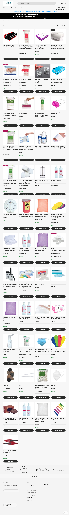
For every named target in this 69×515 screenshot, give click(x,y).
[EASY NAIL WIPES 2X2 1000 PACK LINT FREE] (42, 274)
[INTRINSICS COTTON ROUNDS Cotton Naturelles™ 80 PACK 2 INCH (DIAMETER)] (42, 103)
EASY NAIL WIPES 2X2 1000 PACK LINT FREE (42, 283)
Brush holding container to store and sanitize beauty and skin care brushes (10, 284)
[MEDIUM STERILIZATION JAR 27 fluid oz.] (42, 172)
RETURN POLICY (31, 495)
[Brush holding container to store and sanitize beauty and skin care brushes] (10, 274)
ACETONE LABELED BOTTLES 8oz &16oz (24, 249)
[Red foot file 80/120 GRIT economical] (10, 442)
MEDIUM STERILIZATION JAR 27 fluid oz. (41, 181)
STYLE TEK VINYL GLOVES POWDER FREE (26, 112)
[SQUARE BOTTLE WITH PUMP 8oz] (10, 341)
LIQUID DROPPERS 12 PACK (25, 384)
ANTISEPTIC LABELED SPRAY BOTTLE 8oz (25, 317)
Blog (16, 7)
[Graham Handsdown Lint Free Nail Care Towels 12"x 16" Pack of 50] (10, 71)
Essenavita (8, 510)
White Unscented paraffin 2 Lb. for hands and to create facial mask (42, 419)
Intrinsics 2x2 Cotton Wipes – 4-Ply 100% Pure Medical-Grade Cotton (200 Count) (10, 149)
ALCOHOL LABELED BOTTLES (56, 181)
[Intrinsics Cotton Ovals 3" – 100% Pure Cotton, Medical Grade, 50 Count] (10, 103)
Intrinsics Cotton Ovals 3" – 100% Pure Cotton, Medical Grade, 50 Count (10, 113)
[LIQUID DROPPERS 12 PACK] (26, 375)
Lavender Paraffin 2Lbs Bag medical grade (41, 249)
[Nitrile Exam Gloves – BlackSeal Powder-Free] (10, 36)
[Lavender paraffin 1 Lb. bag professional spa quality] (10, 308)
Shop (4, 7)
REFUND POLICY (31, 488)
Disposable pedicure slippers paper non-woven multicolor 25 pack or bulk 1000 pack (58, 217)
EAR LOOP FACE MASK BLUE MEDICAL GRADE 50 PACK (42, 351)
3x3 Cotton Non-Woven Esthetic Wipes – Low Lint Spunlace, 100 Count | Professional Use (26, 183)
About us (22, 7)
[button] (65, 3)
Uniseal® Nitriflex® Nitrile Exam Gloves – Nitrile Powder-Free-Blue (58, 81)
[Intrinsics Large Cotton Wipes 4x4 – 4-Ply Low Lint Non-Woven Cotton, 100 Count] (10, 172)
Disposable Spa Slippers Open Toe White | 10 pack (58, 147)
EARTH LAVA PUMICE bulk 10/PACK (10, 384)
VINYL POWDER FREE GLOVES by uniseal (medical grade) (40, 47)
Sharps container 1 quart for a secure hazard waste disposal (26, 216)
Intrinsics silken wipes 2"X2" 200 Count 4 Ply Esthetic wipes (25, 81)
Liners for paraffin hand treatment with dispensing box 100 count (26, 148)
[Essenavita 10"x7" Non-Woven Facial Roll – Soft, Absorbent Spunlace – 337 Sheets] (58, 36)
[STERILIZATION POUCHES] (58, 274)
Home (4, 20)
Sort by (5, 25)
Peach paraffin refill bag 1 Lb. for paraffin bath (42, 215)
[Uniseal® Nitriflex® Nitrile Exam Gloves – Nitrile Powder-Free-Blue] (58, 71)
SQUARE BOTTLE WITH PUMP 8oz (9, 350)
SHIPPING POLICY (31, 490)
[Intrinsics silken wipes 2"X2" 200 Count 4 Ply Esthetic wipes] (26, 71)
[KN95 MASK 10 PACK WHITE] (58, 375)
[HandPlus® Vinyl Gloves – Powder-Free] (58, 103)
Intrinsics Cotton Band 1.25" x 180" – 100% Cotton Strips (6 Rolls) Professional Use (58, 251)
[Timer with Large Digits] (10, 206)
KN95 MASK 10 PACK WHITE (56, 384)
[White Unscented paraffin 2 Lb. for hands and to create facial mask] (42, 409)
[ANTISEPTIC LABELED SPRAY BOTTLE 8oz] (26, 308)
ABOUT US (29, 500)
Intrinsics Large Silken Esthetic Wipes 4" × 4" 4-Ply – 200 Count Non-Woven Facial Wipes (26, 48)
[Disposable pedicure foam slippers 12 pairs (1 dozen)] (58, 341)
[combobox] (36, 3)
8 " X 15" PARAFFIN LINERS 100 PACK (42, 317)
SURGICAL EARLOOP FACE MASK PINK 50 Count (58, 317)
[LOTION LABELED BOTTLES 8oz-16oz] (26, 409)
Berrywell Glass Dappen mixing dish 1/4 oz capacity (41, 81)
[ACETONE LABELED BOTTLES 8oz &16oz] (26, 240)
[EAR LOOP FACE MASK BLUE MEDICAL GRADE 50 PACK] (42, 341)
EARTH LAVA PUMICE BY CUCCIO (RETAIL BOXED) (9, 418)
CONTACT (29, 497)
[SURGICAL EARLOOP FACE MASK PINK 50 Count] (58, 308)
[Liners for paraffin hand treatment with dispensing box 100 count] (26, 137)
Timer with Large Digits (9, 214)
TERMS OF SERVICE (31, 493)
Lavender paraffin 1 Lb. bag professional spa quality (9, 318)
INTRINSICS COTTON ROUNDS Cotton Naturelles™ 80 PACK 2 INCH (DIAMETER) (41, 114)
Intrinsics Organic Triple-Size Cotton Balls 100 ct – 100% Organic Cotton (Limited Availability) (26, 352)
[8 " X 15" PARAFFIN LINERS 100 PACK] (42, 308)
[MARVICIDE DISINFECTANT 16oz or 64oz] (42, 137)
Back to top (34, 476)
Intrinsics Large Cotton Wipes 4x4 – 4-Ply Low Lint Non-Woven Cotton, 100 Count (10, 183)
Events (10, 7)
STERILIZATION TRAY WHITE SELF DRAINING (9, 249)
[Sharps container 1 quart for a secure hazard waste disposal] (26, 206)
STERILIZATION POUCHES (58, 283)
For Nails (8, 20)
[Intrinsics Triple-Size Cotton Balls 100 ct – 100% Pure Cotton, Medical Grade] (42, 375)
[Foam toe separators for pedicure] (58, 409)
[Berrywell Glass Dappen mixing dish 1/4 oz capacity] (42, 71)
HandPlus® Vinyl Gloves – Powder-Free (58, 112)
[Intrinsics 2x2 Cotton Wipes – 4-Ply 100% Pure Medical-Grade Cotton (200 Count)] (10, 137)
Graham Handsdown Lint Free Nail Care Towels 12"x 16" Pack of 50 (10, 81)
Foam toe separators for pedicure (57, 418)
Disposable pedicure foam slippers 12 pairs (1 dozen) (58, 350)
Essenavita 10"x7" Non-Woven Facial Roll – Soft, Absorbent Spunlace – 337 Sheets (58, 48)
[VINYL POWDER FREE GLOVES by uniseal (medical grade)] (42, 36)
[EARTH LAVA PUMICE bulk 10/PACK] (10, 375)
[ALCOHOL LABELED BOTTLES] (58, 172)
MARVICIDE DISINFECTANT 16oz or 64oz (42, 147)
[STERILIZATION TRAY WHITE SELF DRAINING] (10, 240)
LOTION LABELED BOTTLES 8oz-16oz (26, 418)
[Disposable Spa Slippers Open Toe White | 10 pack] (58, 137)
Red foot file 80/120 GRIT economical (9, 451)
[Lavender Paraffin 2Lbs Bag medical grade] (42, 240)
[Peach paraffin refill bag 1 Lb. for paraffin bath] (42, 206)
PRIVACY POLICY (31, 485)
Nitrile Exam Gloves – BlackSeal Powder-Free (9, 46)
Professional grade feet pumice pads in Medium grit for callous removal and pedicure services (25, 285)
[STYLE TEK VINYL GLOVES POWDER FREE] (26, 103)
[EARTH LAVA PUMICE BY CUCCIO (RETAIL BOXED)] (10, 409)
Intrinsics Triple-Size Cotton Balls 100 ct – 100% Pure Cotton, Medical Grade (42, 386)
